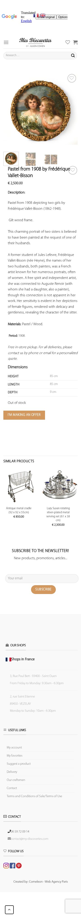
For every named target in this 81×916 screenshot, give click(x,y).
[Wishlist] (72, 170)
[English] (42, 15)
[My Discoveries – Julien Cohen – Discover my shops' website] (35, 42)
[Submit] (73, 55)
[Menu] (6, 42)
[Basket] (75, 42)
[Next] (70, 110)
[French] (36, 15)
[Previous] (11, 110)
